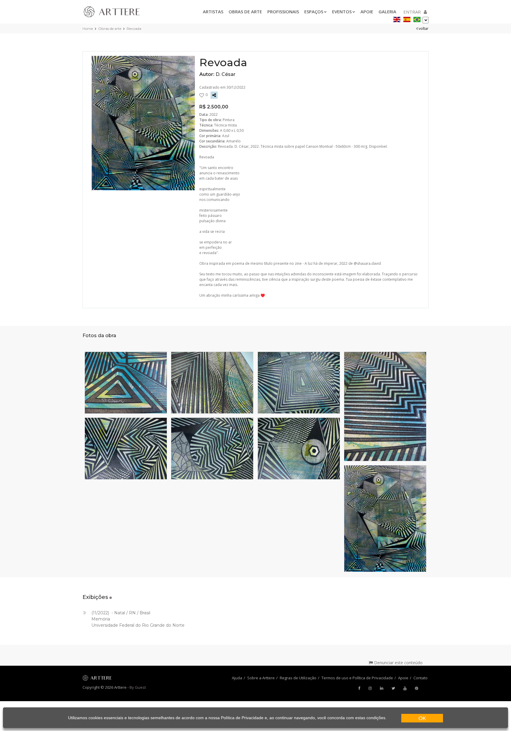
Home (88, 28)
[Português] (417, 18)
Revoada (134, 28)
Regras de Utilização (298, 677)
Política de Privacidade (242, 717)
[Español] (406, 18)
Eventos (342, 11)
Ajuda (237, 677)
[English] (396, 18)
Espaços (313, 11)
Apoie (366, 11)
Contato (420, 677)
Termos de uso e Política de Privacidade (357, 677)
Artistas (213, 11)
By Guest (138, 687)
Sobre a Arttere (261, 677)
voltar (423, 28)
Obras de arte (245, 11)
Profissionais (283, 11)
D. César (225, 74)
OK (422, 718)
